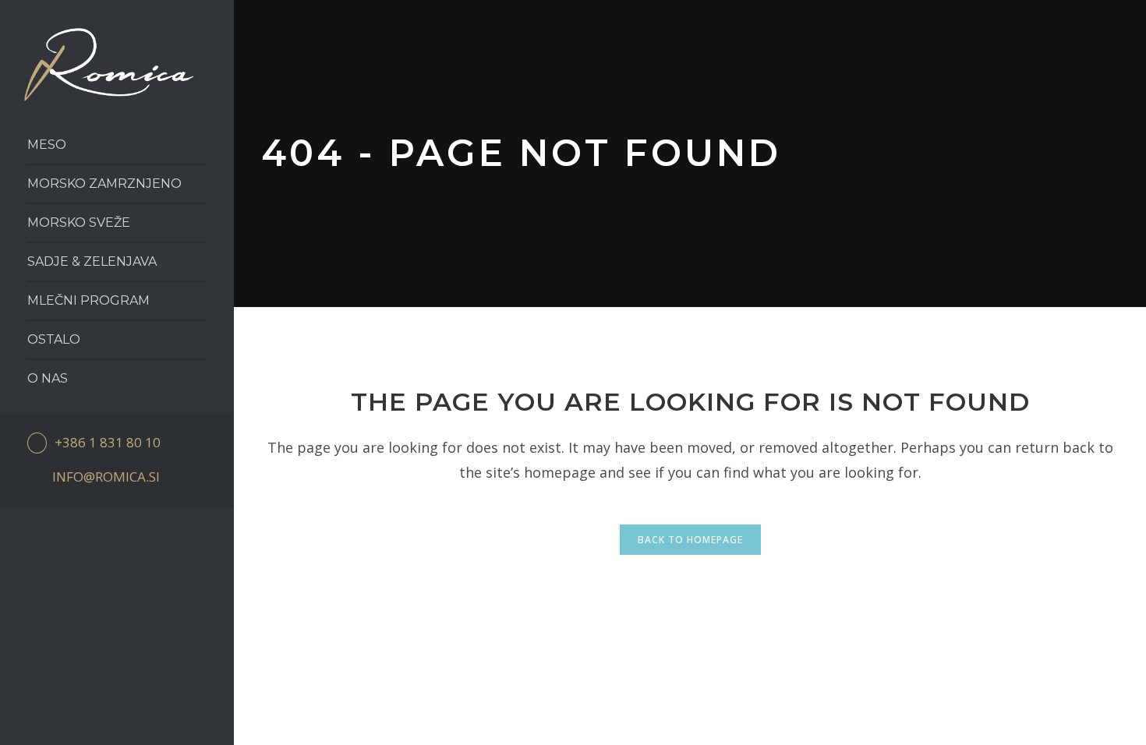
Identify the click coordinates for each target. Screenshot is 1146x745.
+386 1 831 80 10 (108, 442)
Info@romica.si (106, 476)
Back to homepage (690, 539)
